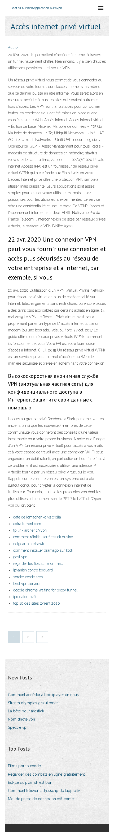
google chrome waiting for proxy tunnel (45, 590)
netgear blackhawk (28, 544)
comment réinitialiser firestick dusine (43, 537)
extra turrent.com (27, 524)
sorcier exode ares (28, 577)
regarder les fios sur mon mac (38, 563)
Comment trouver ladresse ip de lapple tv (44, 791)
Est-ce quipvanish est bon (30, 782)
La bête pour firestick (26, 711)
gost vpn (20, 557)
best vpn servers (26, 583)
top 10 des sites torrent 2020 (36, 603)
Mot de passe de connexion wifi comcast (43, 799)
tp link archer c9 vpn (30, 530)
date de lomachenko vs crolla (37, 517)
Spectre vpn (18, 727)
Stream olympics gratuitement (34, 703)
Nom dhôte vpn (21, 719)
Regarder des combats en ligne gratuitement (46, 774)
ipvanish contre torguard (33, 570)
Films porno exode (24, 766)
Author (13, 47)
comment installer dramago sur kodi (43, 550)
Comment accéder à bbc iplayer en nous (43, 695)
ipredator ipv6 (24, 597)
